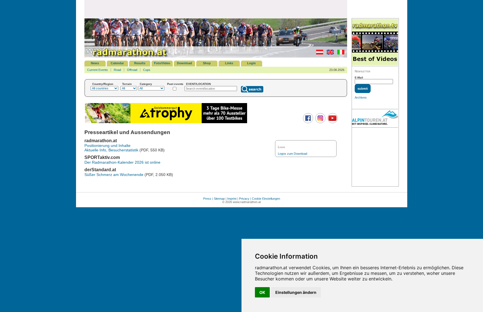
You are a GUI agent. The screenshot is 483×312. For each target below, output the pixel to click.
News (95, 63)
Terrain (127, 83)
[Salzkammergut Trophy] (166, 122)
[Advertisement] (215, 9)
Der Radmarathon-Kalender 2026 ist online (122, 162)
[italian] (339, 53)
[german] (318, 53)
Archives (361, 97)
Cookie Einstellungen (266, 198)
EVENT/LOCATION (198, 83)
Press (207, 198)
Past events (175, 83)
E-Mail (359, 77)
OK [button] (262, 292)
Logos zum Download (292, 153)
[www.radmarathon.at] (126, 56)
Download (184, 63)
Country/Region (102, 83)
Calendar (117, 63)
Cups (146, 70)
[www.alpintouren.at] (375, 118)
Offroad (132, 70)
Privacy (244, 198)
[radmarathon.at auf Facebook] (307, 122)
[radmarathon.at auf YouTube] (332, 122)
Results (139, 63)
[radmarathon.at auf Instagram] (319, 122)
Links (229, 63)
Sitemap (219, 198)
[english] (329, 53)
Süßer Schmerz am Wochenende (113, 174)
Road (117, 70)
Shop (207, 63)
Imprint (231, 198)
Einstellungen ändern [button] (295, 292)
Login (251, 63)
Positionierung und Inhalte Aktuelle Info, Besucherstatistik (111, 147)
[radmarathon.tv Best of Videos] (375, 42)
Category (146, 83)
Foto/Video (162, 63)
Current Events (97, 70)
